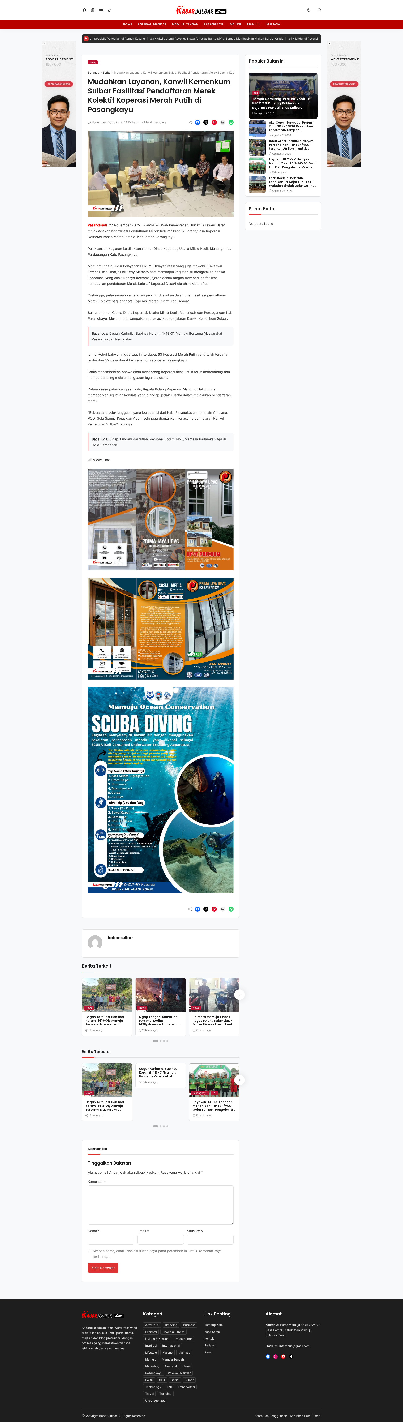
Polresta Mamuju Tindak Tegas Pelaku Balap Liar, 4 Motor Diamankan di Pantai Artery (214, 1023)
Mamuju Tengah (185, 24)
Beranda (93, 72)
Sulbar (189, 1380)
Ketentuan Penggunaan (271, 1416)
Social (175, 1380)
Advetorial (152, 1325)
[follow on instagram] (92, 10)
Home (127, 24)
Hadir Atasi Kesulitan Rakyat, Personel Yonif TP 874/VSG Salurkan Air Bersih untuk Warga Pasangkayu (291, 146)
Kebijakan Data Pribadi (305, 1416)
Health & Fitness (173, 1332)
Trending (165, 1393)
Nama (94, 1231)
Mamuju (253, 24)
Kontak (209, 1338)
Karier (208, 1352)
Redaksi (209, 1345)
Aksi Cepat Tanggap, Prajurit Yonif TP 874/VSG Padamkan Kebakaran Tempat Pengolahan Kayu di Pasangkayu (291, 130)
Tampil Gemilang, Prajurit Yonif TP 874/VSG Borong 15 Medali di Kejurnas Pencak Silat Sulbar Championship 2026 (281, 105)
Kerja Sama (212, 1331)
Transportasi (186, 1387)
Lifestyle (151, 1352)
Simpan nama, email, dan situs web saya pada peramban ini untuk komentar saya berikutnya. (157, 1254)
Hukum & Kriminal (157, 1338)
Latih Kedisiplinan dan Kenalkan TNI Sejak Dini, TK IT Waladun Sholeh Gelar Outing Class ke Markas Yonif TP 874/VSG (291, 185)
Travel (149, 1393)
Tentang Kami (213, 1325)
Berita (107, 72)
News (92, 62)
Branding (171, 1325)
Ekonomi (151, 1332)
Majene (235, 24)
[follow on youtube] (101, 10)
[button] (309, 10)
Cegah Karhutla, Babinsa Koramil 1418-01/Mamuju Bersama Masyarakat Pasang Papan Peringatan (105, 1023)
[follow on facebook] (84, 10)
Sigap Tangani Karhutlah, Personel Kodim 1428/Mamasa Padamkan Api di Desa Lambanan (158, 1023)
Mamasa (273, 24)
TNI (214, 1093)
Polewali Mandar (152, 24)
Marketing (152, 1366)
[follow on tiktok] (109, 10)
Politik (149, 1380)
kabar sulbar (120, 937)
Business (189, 1325)
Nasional (171, 1366)
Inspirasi (151, 1345)
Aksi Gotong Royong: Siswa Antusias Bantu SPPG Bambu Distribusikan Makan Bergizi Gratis (157, 38)
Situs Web (195, 1231)
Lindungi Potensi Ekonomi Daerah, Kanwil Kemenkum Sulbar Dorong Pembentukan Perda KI (295, 38)
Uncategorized (155, 1400)
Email (143, 1231)
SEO (162, 1380)
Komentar (97, 1181)
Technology (153, 1387)
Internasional (171, 1345)
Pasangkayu (214, 24)
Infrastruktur (183, 1338)
